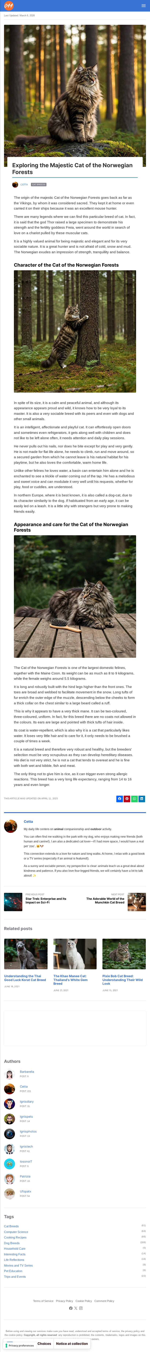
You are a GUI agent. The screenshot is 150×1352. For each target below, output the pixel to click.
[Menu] (141, 6)
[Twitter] (76, 1308)
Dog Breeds (12, 1243)
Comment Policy (104, 1300)
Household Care (14, 1248)
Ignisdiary (27, 1101)
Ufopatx (25, 1191)
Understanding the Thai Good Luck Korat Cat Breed (25, 978)
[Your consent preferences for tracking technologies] (20, 1345)
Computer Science (16, 1232)
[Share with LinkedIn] (141, 799)
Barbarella (27, 1071)
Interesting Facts (14, 1254)
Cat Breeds (38, 185)
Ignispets (26, 1116)
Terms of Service (43, 1300)
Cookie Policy (84, 1300)
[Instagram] (81, 1308)
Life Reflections (14, 1259)
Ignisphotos (28, 1131)
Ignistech (26, 1146)
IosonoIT (26, 1161)
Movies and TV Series (18, 1265)
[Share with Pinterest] (127, 799)
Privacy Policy (64, 1300)
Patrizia (25, 1176)
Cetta (24, 184)
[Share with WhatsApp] (134, 799)
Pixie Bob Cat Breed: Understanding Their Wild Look (122, 980)
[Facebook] (71, 1308)
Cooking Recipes (15, 1237)
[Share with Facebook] (119, 799)
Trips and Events (15, 1276)
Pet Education (13, 1271)
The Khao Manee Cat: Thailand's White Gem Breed (70, 980)
